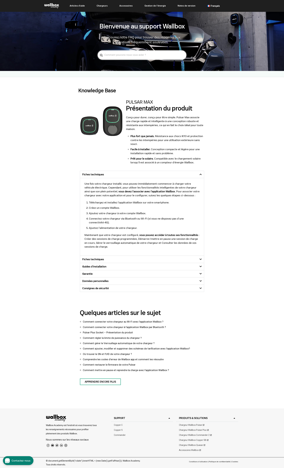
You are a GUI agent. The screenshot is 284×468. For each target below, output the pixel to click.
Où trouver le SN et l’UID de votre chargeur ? (107, 354)
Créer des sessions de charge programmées (110, 239)
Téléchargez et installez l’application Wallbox (115, 202)
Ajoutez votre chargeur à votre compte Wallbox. (117, 213)
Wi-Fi (144, 218)
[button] (142, 174)
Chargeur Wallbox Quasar (191, 445)
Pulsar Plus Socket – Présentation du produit (108, 332)
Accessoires (126, 5)
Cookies (235, 461)
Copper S (118, 430)
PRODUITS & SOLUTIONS (193, 418)
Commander (120, 435)
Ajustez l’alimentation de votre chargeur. (113, 228)
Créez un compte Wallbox (104, 208)
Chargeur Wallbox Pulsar (190, 425)
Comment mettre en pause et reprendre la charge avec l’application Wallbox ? (126, 370)
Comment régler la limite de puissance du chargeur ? (112, 338)
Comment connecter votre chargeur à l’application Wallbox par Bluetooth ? (124, 327)
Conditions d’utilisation (198, 461)
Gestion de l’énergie (155, 5)
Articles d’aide (77, 5)
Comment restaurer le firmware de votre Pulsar (109, 365)
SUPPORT (119, 418)
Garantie (87, 273)
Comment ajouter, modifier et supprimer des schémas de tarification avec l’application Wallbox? (136, 348)
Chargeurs (102, 5)
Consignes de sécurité (95, 288)
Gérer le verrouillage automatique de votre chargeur (127, 243)
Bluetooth (131, 218)
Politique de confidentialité (219, 461)
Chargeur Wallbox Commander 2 (194, 435)
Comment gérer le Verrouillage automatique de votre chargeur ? (118, 343)
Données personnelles (95, 281)
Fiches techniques (93, 174)
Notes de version (186, 5)
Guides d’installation (94, 266)
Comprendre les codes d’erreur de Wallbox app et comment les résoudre (123, 359)
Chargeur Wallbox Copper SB (192, 440)
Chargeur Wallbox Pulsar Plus (192, 430)
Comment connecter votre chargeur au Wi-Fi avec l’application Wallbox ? (123, 322)
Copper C (118, 425)
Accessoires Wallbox (189, 450)
